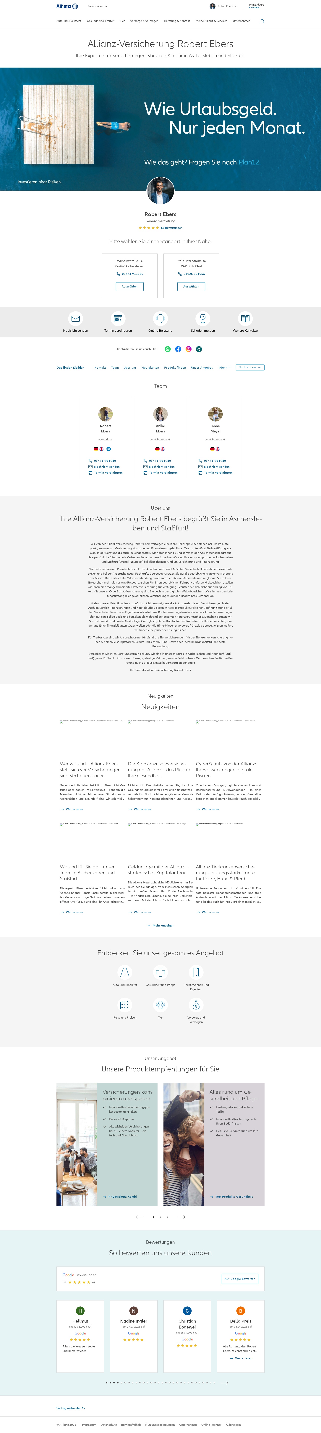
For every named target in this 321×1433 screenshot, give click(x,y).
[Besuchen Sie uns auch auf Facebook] (178, 349)
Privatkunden (95, 6)
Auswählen (130, 286)
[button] (160, 191)
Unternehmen (188, 1425)
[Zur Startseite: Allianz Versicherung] (67, 6)
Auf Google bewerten (240, 1279)
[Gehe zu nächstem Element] (225, 1383)
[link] (160, 322)
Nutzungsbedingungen (160, 1425)
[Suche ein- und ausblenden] (262, 21)
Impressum (89, 1425)
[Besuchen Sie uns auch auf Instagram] (189, 349)
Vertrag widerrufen (68, 1408)
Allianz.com (233, 1425)
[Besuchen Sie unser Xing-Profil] (199, 349)
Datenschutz (109, 1425)
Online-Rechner (211, 1425)
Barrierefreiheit (131, 1425)
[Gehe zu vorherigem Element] (95, 1383)
